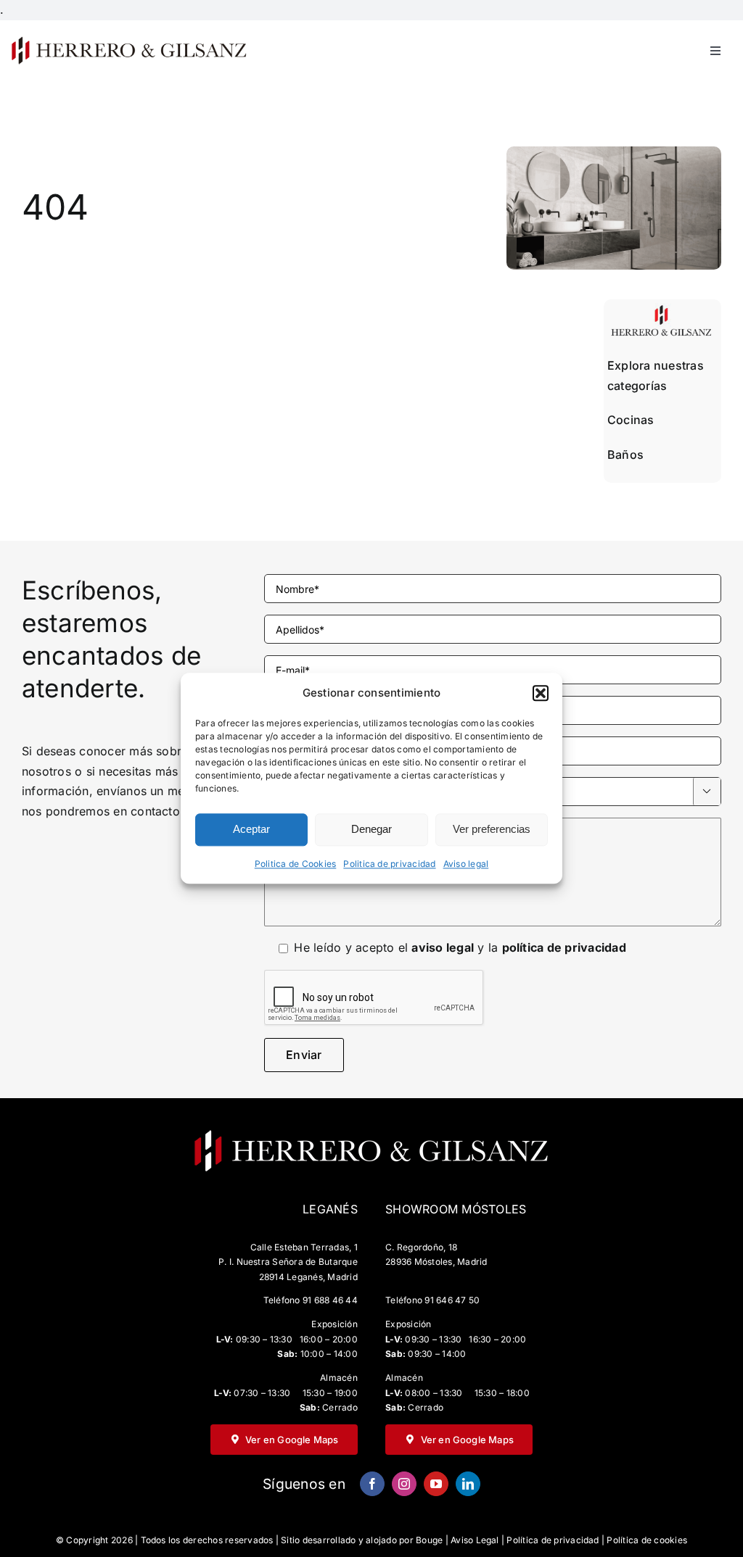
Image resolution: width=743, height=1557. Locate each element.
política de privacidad (564, 947)
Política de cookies (647, 1540)
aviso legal (442, 947)
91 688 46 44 (330, 1300)
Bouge (429, 1540)
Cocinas (630, 419)
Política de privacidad (552, 1540)
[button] (540, 693)
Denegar (371, 829)
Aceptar (251, 829)
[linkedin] (468, 1483)
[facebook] (372, 1483)
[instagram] (404, 1483)
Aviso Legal (475, 1540)
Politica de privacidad (389, 863)
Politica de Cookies (296, 863)
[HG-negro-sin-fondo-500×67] (128, 40)
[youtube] (436, 1483)
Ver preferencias (491, 829)
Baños (625, 454)
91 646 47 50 (452, 1300)
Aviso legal (466, 863)
